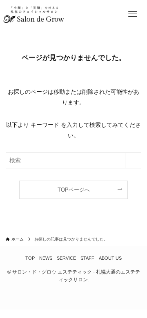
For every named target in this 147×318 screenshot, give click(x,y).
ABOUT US (110, 258)
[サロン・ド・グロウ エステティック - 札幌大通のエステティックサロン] (33, 14)
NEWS (45, 258)
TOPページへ (74, 190)
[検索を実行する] (133, 160)
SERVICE (66, 258)
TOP (30, 258)
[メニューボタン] (132, 14)
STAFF (87, 258)
